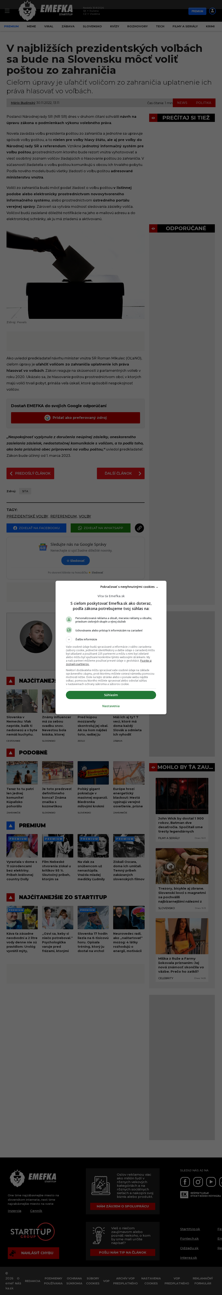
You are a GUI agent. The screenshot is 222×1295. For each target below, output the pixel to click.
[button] (111, 639)
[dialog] (111, 647)
